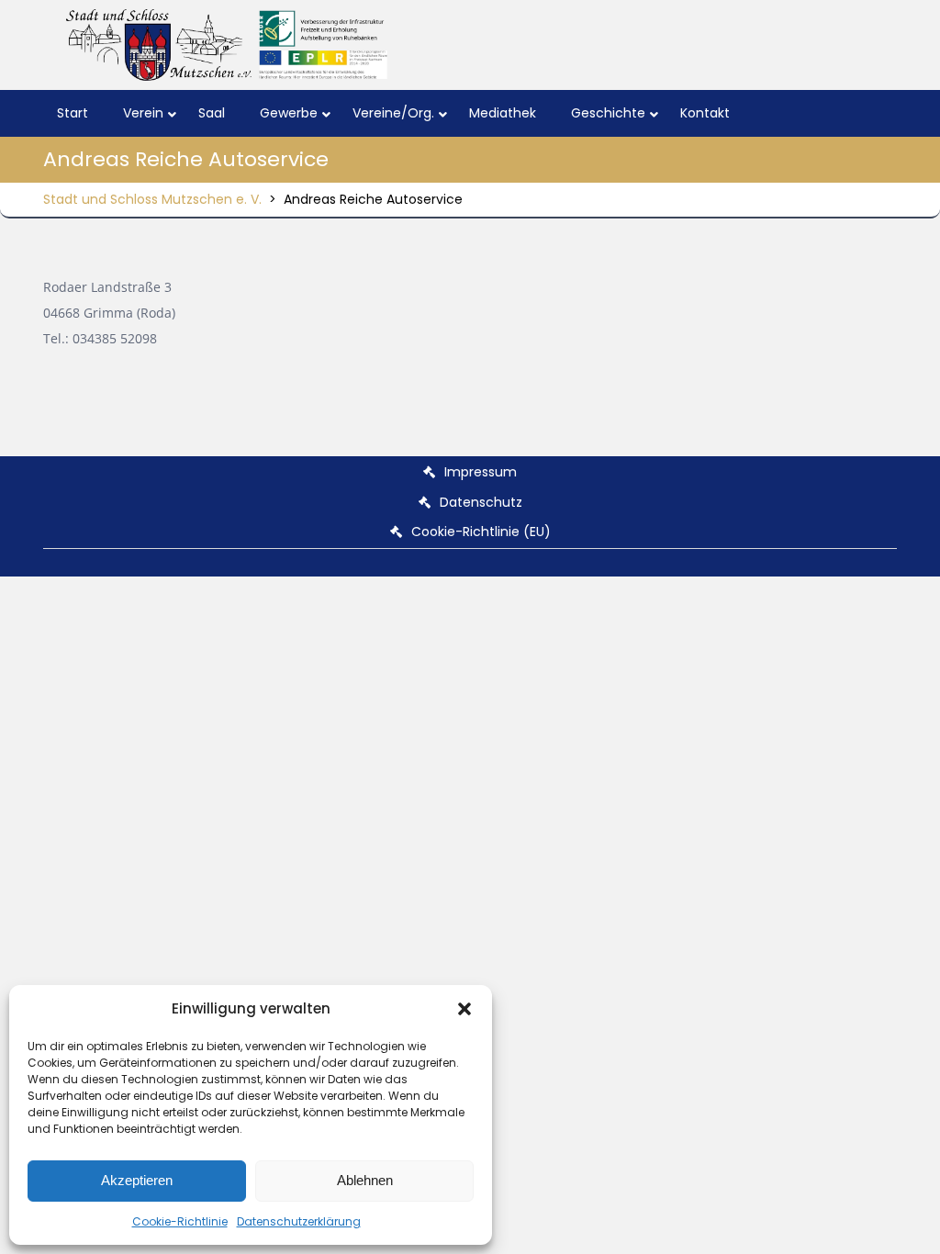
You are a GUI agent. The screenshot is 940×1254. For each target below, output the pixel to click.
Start (72, 113)
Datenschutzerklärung (299, 1221)
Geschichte (608, 113)
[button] (464, 1009)
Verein (143, 113)
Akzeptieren (137, 1180)
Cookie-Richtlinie (180, 1221)
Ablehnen (365, 1180)
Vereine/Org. (393, 113)
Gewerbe (289, 113)
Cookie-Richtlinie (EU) (481, 531)
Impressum (480, 472)
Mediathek (502, 113)
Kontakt (705, 113)
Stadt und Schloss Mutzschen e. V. (152, 199)
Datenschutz (481, 502)
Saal (211, 113)
